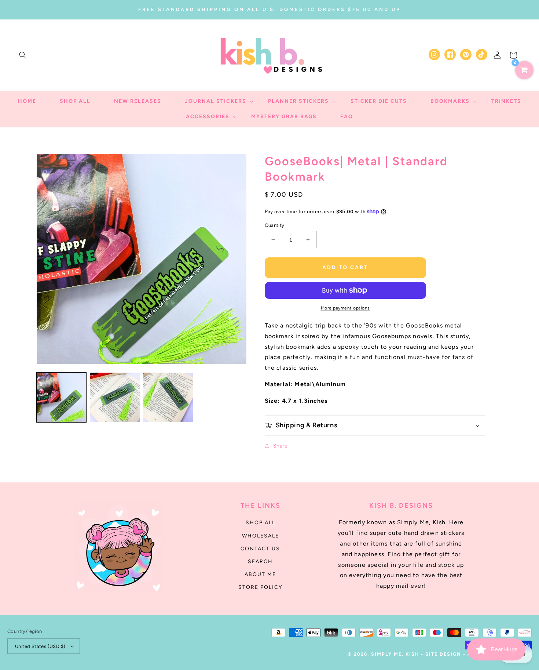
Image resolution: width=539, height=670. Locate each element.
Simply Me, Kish (396, 654)
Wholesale (260, 536)
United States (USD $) (40, 646)
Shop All (260, 522)
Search (260, 561)
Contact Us (260, 549)
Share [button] (280, 446)
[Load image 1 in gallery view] (61, 397)
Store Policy (260, 587)
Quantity (275, 225)
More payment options (345, 308)
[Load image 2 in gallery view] (114, 397)
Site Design (443, 654)
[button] (23, 55)
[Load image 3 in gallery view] (168, 397)
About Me (260, 574)
